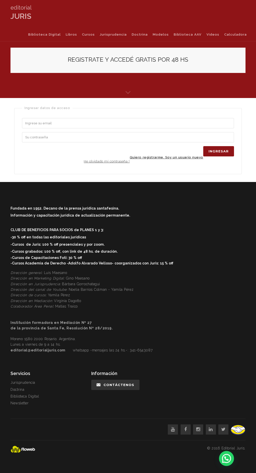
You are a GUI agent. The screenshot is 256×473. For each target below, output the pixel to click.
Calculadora (235, 34)
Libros (71, 34)
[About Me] (128, 90)
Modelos (161, 34)
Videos (212, 34)
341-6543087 (141, 350)
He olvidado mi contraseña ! (107, 161)
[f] (185, 429)
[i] (198, 429)
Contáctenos (119, 385)
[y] (172, 429)
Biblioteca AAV (188, 34)
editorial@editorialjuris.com (38, 350)
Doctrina (140, 34)
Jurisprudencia (113, 34)
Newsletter (19, 403)
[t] (223, 429)
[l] (210, 429)
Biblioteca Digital (44, 34)
